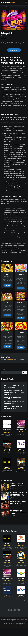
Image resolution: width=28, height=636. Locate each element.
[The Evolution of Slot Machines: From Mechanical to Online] (5, 517)
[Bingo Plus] (21, 576)
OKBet (21, 595)
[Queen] (21, 447)
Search (3, 370)
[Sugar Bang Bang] (21, 272)
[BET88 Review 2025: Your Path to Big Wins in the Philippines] (5, 490)
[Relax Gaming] (3, 38)
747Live (7, 595)
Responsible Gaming (20, 623)
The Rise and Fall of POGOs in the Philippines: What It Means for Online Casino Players (14, 392)
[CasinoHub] (8, 2)
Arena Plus (21, 544)
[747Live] (7, 593)
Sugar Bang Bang (20, 275)
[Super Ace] (7, 272)
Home (2, 6)
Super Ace (7, 274)
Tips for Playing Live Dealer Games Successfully (13, 398)
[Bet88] (7, 465)
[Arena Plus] (21, 542)
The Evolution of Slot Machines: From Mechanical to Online (14, 402)
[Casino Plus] (7, 447)
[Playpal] (21, 558)
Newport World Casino (7, 430)
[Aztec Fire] (7, 330)
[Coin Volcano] (21, 330)
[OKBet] (21, 593)
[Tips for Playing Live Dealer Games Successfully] (5, 508)
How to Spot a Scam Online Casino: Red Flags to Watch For (13, 407)
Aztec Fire (7, 333)
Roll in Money (20, 303)
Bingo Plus (21, 578)
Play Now (13, 50)
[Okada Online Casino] (21, 427)
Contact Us (11, 623)
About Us (5, 623)
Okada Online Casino (21, 429)
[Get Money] (7, 300)
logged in (10, 359)
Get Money (7, 303)
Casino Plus (7, 449)
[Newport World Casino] (7, 427)
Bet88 (7, 467)
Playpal (21, 560)
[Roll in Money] (21, 300)
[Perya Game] (21, 465)
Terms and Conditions (18, 624)
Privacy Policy (8, 624)
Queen (21, 449)
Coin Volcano (20, 332)
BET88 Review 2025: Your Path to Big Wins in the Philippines (14, 386)
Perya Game (21, 467)
